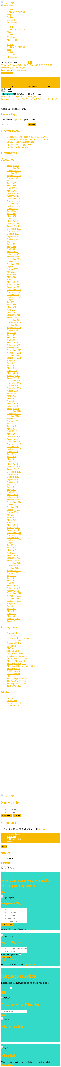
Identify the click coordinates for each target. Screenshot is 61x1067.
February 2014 (13, 527)
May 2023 (11, 246)
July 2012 (11, 575)
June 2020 (11, 335)
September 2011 (14, 601)
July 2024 (11, 211)
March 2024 (12, 221)
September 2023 (14, 236)
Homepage (6, 86)
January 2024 (13, 226)
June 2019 (11, 365)
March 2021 (12, 312)
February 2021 (13, 315)
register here (29, 964)
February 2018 (13, 406)
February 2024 (13, 223)
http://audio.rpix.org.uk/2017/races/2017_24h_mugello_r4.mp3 (29, 99)
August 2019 (12, 360)
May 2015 (11, 489)
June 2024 (11, 213)
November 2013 (14, 535)
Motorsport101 (13, 668)
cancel (11, 892)
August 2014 (12, 512)
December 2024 (14, 198)
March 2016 (12, 464)
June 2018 (11, 396)
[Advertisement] (22, 751)
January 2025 (13, 196)
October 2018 (13, 385)
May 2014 (11, 520)
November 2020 (14, 322)
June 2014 (11, 517)
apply (3, 992)
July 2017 (11, 423)
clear (3, 863)
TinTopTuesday (14, 686)
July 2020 (11, 332)
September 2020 (14, 327)
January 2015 (13, 499)
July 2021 (11, 302)
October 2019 (13, 355)
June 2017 (11, 426)
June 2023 (11, 244)
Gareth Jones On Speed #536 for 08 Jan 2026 (27, 137)
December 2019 (14, 350)
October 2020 (13, 325)
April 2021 (12, 310)
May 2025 (11, 186)
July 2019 (11, 363)
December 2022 (14, 259)
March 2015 (12, 494)
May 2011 (11, 611)
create (3, 1014)
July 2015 (11, 484)
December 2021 (14, 289)
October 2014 (13, 507)
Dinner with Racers (15, 643)
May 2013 (11, 550)
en (8, 988)
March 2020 (12, 342)
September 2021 (14, 297)
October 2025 (13, 173)
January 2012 (13, 591)
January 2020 (13, 348)
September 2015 (14, 479)
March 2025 (12, 191)
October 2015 (13, 477)
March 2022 (12, 282)
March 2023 (12, 251)
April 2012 (12, 583)
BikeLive (11, 635)
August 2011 (12, 603)
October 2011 (13, 598)
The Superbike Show (16, 684)
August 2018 (12, 391)
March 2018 (12, 403)
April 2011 (11, 613)
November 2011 (14, 596)
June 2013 (11, 548)
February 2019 (13, 375)
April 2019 (12, 370)
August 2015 (12, 482)
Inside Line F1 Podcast (17, 658)
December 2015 (14, 472)
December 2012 (14, 563)
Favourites (11, 836)
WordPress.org (13, 705)
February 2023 (13, 254)
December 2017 (14, 411)
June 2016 (11, 456)
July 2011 (11, 606)
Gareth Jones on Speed (17, 656)
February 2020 (13, 345)
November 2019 (14, 353)
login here (31, 929)
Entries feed (12, 700)
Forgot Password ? (9, 959)
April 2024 (12, 218)
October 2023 (13, 234)
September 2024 (14, 206)
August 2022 (12, 269)
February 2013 (13, 558)
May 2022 (11, 277)
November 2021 (14, 292)
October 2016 (13, 446)
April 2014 (12, 522)
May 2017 (11, 429)
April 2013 (12, 553)
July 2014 (11, 515)
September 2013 (14, 540)
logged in (17, 119)
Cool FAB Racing (15, 640)
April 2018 (12, 401)
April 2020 (12, 340)
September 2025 (14, 175)
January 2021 (13, 317)
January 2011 (13, 621)
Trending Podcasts (9, 65)
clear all (4, 892)
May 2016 (11, 459)
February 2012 (13, 588)
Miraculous (42, 829)
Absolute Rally (13, 633)
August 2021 (12, 299)
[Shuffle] (2, 871)
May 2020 (11, 337)
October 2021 (13, 294)
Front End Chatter (15, 653)
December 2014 (14, 502)
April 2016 (12, 461)
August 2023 (12, 239)
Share (9, 841)
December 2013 (14, 532)
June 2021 (11, 304)
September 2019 (14, 358)
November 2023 (14, 231)
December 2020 (14, 320)
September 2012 (14, 570)
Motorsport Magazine (16, 663)
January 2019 (13, 378)
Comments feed (14, 703)
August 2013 (12, 542)
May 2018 (11, 398)
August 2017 (12, 421)
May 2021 (11, 307)
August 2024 (12, 208)
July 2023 (11, 241)
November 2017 (14, 413)
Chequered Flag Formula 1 (19, 638)
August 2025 (12, 178)
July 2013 (11, 545)
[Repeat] (5, 871)
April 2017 (12, 431)
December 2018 (14, 380)
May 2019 (11, 368)
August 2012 (12, 573)
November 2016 (14, 444)
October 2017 (13, 416)
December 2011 (14, 593)
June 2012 (11, 578)
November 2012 (14, 565)
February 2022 (13, 284)
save (8, 863)
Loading (17, 815)
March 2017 (12, 434)
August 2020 (12, 330)
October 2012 (13, 568)
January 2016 (13, 469)
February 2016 (13, 467)
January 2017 (13, 439)
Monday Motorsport (16, 661)
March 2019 (12, 373)
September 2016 (14, 449)
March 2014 (12, 525)
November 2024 (14, 201)
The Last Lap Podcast (16, 681)
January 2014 (13, 530)
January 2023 (13, 256)
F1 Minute (11, 646)
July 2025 (11, 180)
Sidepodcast (12, 676)
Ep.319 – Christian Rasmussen (20, 142)
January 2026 (13, 165)
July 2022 (11, 272)
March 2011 (12, 616)
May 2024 (11, 216)
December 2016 (14, 441)
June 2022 (11, 274)
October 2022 (13, 264)
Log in (10, 698)
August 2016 (12, 451)
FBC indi (11, 648)
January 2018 (13, 408)
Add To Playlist (14, 839)
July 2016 (11, 454)
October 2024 (13, 203)
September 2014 (14, 510)
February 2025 (13, 193)
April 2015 (12, 492)
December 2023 (14, 229)
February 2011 (13, 618)
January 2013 (13, 560)
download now (13, 834)
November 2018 (14, 383)
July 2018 (11, 393)
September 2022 (14, 267)
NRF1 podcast (13, 671)
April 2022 (12, 279)
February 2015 (13, 497)
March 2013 (12, 555)
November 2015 (14, 474)
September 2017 (14, 418)
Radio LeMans (20, 86)
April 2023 (12, 249)
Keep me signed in (9, 954)
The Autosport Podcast (17, 678)
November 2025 (14, 170)
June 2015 (11, 487)
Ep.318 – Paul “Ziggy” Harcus (20, 144)
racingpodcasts (34, 96)
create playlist (7, 1064)
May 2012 (11, 580)
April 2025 (12, 188)
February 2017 (13, 436)
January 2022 (13, 287)
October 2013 (13, 537)
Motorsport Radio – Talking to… (21, 666)
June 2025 (11, 183)
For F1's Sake (13, 651)
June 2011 (11, 608)
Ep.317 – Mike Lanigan (17, 147)
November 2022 (14, 261)
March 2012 (12, 585)
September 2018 (14, 388)
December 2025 (14, 168)
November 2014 (14, 504)
